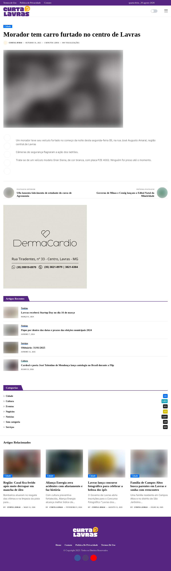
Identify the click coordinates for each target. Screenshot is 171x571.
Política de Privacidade (86, 545)
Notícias (86, 417)
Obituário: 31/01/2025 (33, 347)
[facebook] (158, 3)
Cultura (86, 401)
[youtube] (167, 3)
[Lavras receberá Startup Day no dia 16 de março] (10, 312)
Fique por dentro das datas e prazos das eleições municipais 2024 (57, 330)
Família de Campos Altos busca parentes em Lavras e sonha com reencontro (148, 486)
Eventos (86, 406)
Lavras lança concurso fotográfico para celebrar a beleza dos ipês (105, 486)
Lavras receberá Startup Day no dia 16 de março (48, 312)
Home (58, 545)
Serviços (86, 427)
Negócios (86, 411)
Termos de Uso (108, 545)
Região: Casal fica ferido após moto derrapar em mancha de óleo (19, 486)
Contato (68, 545)
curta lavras (15, 43)
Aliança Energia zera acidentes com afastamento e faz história (64, 486)
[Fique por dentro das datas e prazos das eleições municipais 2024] (10, 330)
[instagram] (162, 3)
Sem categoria (86, 422)
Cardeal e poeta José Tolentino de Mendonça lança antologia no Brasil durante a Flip (67, 365)
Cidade (8, 26)
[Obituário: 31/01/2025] (10, 347)
